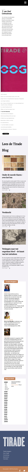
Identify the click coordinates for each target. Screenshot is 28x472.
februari (7, 388)
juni (6, 383)
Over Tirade (6, 453)
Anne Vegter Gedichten (5, 101)
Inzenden (5, 459)
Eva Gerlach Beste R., (5, 122)
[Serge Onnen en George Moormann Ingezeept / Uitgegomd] (12, 98)
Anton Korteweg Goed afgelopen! (7, 113)
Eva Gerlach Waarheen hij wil (6, 107)
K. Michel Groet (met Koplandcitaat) (7, 118)
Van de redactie (4, 94)
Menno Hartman (14, 384)
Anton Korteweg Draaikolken (6, 127)
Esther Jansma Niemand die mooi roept (8, 115)
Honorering (6, 455)
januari (6, 389)
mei (6, 384)
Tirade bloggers (7, 451)
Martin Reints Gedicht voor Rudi (7, 120)
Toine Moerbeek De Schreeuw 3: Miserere (9, 129)
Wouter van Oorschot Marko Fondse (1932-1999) (10, 96)
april (6, 386)
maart (6, 387)
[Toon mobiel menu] (25, 2)
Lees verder (5, 190)
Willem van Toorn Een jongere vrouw (8, 109)
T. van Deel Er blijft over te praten (7, 124)
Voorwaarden (5, 469)
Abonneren (6, 457)
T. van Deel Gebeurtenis (5, 111)
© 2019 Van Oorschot (13, 469)
